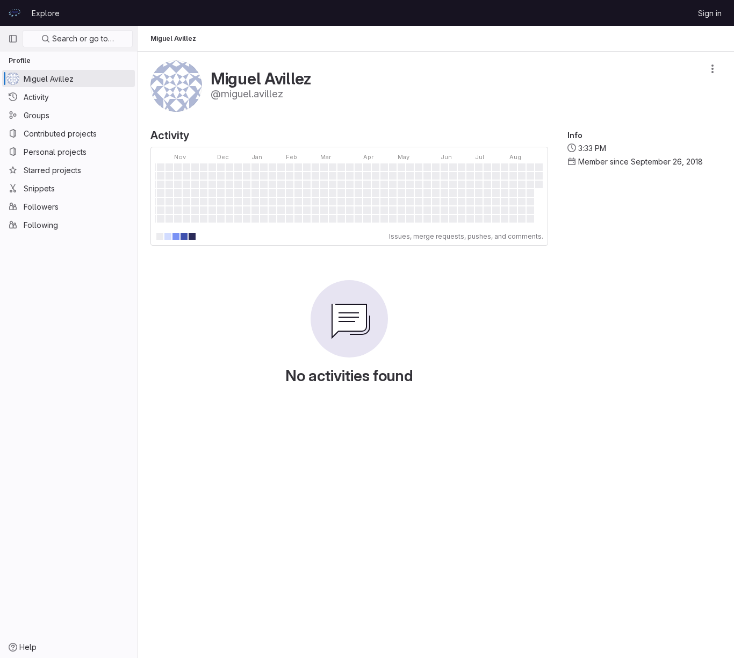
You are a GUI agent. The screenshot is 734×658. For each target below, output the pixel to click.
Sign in (710, 13)
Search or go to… (82, 38)
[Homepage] (14, 13)
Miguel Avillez (173, 38)
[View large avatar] (176, 85)
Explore (46, 13)
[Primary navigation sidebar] (12, 38)
